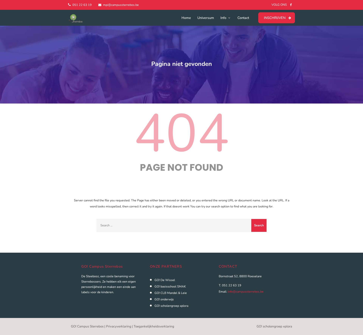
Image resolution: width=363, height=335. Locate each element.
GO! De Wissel (164, 280)
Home (186, 18)
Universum (205, 18)
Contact (243, 18)
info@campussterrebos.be (246, 292)
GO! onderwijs (164, 299)
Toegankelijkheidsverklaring (154, 326)
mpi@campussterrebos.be (121, 5)
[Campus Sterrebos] (88, 18)
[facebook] (290, 4)
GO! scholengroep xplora (171, 306)
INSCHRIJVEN (274, 18)
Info (223, 18)
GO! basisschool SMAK (170, 286)
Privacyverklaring (118, 326)
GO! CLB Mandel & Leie (170, 293)
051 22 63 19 (82, 5)
